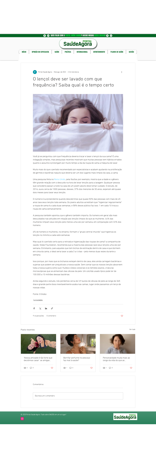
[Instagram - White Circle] (48, 35)
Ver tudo (132, 329)
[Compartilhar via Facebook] (34, 308)
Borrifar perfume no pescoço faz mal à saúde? (76, 359)
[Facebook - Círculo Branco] (44, 35)
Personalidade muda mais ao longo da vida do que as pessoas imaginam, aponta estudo (116, 359)
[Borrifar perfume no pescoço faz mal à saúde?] (78, 344)
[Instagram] (22, 418)
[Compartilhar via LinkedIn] (46, 308)
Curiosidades (38, 300)
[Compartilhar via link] (52, 308)
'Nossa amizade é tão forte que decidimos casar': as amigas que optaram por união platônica (38, 359)
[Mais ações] (121, 72)
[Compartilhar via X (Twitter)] (40, 308)
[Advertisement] (73, 17)
